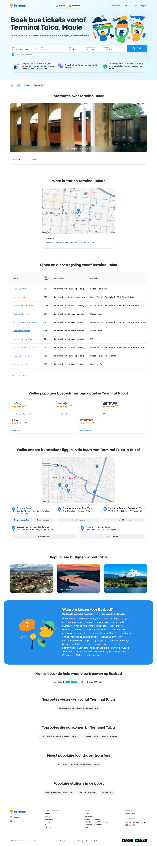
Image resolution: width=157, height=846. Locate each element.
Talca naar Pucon (20, 314)
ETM (104, 414)
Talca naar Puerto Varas (23, 339)
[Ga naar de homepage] (18, 6)
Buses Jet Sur (16, 430)
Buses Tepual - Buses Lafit (21, 414)
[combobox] (21, 48)
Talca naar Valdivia (21, 356)
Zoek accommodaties (23, 55)
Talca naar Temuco (21, 297)
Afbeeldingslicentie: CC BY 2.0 (78, 148)
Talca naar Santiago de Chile (25, 347)
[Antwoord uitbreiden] (142, 160)
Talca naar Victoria (21, 364)
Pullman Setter (86, 430)
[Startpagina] (12, 85)
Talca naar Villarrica (21, 331)
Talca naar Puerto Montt (23, 306)
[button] (36, 48)
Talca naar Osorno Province (25, 322)
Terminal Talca (24, 508)
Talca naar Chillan (21, 289)
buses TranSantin (64, 414)
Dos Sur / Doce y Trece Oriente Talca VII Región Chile (69, 242)
